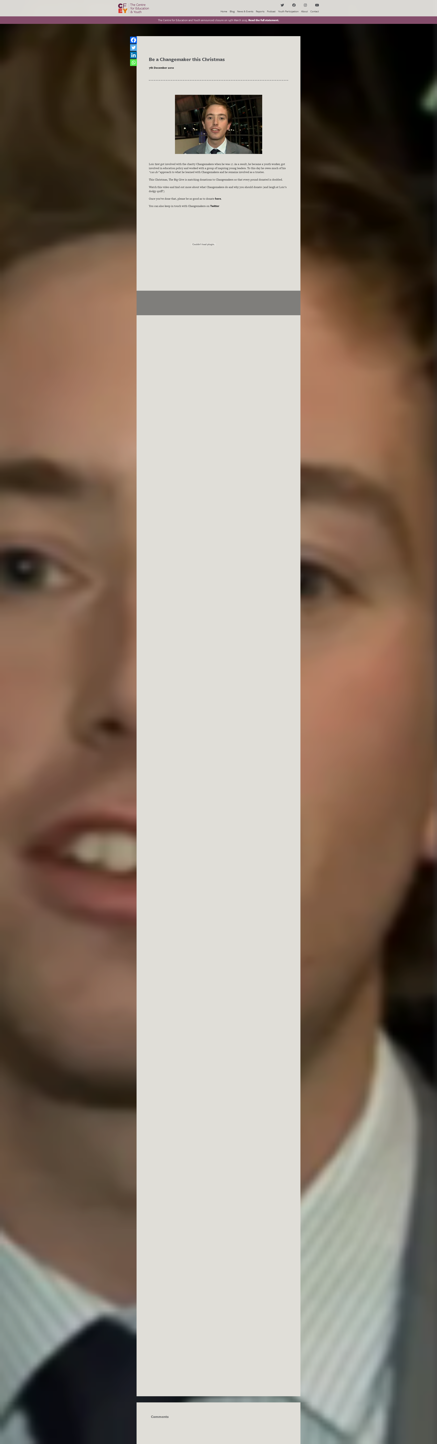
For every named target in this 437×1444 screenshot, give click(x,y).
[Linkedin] (133, 55)
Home (224, 11)
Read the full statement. (263, 20)
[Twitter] (133, 47)
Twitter (214, 206)
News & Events (245, 11)
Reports (260, 11)
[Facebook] (133, 40)
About (304, 11)
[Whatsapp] (133, 62)
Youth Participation (288, 11)
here (218, 199)
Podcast (271, 11)
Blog (232, 11)
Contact (314, 11)
